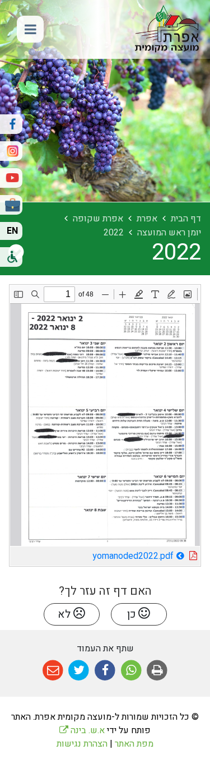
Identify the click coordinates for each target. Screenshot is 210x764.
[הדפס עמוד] (157, 671)
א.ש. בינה (82, 730)
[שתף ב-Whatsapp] (131, 671)
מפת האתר (134, 744)
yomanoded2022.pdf (101, 555)
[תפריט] (30, 29)
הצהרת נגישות (82, 744)
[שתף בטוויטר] (79, 671)
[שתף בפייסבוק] (105, 671)
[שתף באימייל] (53, 671)
